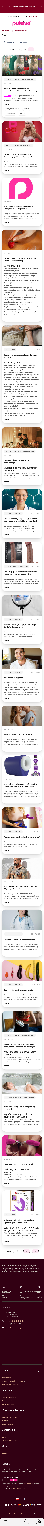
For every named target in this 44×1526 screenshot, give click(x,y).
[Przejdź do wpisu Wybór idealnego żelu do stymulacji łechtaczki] (22, 1083)
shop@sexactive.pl (14, 1328)
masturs (22, 113)
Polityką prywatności (18, 1488)
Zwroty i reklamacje (10, 1440)
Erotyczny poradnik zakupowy (19, 145)
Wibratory (10, 350)
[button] (21, 1371)
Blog (4, 1437)
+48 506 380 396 (34, 16)
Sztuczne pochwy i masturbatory (20, 79)
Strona (12, 49)
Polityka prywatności (10, 1384)
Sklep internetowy (21, 1514)
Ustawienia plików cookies (12, 1381)
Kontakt (5, 1421)
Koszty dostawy (8, 1424)
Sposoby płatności (9, 1417)
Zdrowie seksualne (13, 513)
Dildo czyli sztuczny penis (17, 566)
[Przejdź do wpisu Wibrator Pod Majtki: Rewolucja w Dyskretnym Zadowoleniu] (22, 1200)
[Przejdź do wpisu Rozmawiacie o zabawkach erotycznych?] (22, 817)
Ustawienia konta (9, 1401)
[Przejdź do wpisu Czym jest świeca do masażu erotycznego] (22, 437)
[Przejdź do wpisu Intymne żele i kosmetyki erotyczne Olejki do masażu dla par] (22, 240)
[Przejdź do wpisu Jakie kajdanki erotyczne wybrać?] (22, 1145)
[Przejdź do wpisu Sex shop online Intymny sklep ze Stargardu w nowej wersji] (22, 188)
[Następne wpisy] (26, 1251)
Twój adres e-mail (10, 1477)
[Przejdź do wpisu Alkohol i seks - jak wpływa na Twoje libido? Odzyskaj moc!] (22, 605)
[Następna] (41, 6)
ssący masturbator (12, 109)
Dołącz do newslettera (13, 1480)
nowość (26, 109)
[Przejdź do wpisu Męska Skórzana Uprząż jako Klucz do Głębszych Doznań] (22, 868)
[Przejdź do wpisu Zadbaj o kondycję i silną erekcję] (22, 716)
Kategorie (10, 42)
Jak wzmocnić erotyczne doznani (20, 451)
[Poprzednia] (2, 6)
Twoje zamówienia (9, 1397)
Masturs (7, 96)
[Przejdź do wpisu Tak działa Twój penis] (22, 658)
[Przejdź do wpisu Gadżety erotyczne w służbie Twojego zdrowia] (22, 335)
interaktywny (10, 113)
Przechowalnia (8, 1404)
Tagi (25, 42)
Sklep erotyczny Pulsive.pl (14, 31)
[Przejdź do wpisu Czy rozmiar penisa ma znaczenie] (22, 970)
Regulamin (6, 1378)
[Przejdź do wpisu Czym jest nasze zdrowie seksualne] (22, 920)
